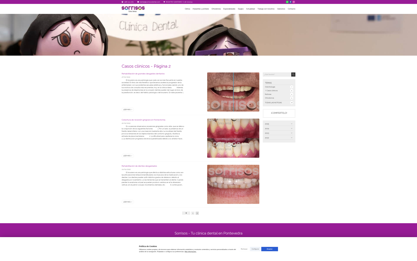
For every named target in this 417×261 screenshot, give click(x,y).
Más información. (190, 251)
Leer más (127, 109)
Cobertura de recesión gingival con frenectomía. (143, 120)
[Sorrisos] (133, 9)
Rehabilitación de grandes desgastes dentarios (143, 73)
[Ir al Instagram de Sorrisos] (293, 2)
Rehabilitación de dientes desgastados (139, 166)
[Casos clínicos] (186, 213)
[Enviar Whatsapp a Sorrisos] (287, 2)
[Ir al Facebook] (290, 2)
